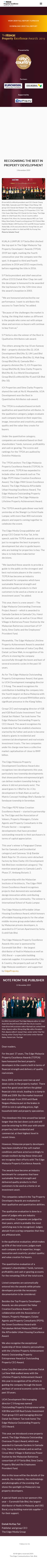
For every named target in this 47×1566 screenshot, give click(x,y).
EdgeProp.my (12, 971)
